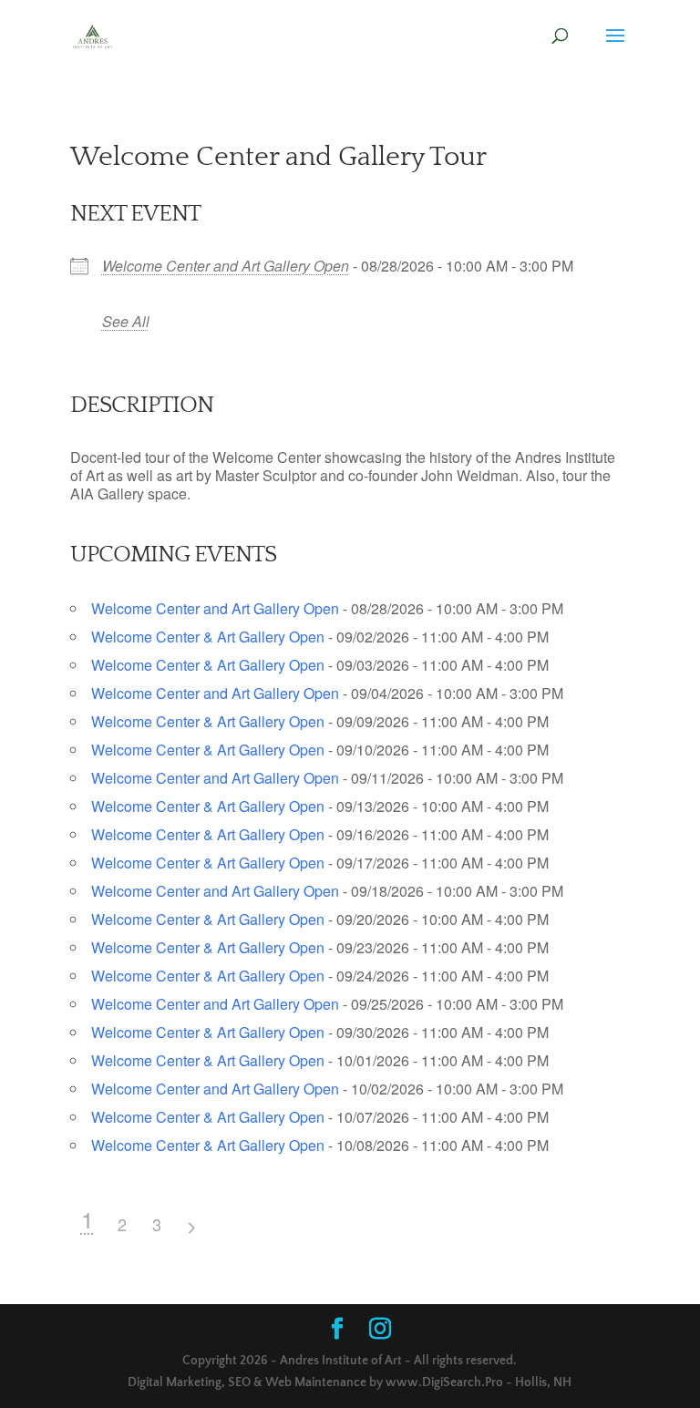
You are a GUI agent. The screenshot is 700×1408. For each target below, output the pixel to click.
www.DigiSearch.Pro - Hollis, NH (478, 1382)
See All (125, 321)
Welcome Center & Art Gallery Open (207, 636)
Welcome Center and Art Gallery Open (225, 265)
